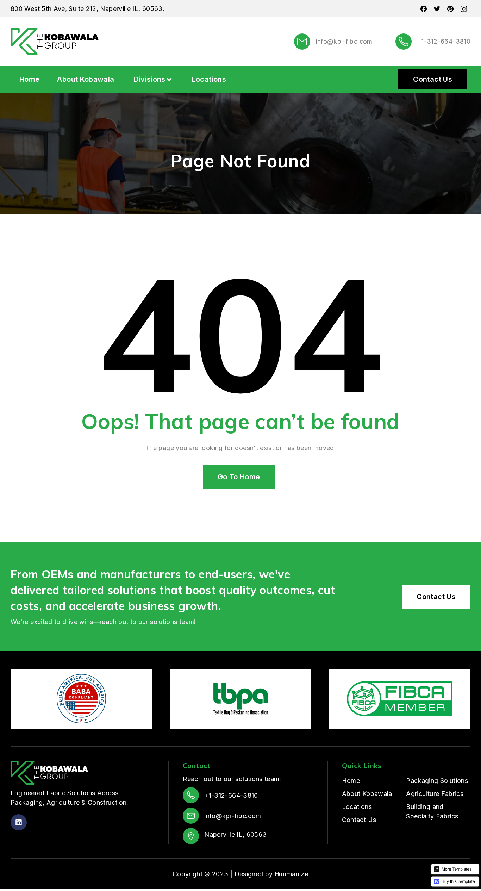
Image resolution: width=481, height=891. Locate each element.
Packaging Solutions (437, 780)
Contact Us (432, 79)
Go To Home (239, 477)
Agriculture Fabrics (434, 793)
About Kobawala (85, 79)
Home (29, 79)
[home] (55, 41)
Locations (209, 79)
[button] (153, 79)
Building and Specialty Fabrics (432, 811)
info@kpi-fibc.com (344, 41)
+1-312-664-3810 (443, 41)
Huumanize (291, 874)
